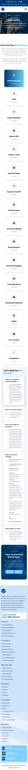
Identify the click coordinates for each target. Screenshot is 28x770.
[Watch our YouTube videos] (21, 2)
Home (9, 15)
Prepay (3, 4)
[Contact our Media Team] (4, 758)
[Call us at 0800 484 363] (4, 616)
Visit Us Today (10, 571)
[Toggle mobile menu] (26, 9)
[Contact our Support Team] (4, 753)
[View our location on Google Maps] (4, 748)
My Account (23, 4)
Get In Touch (18, 571)
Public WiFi (10, 4)
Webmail (16, 4)
